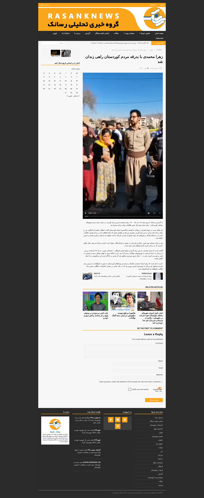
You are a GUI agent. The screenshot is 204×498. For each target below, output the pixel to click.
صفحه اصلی (159, 33)
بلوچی (161, 5)
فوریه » (69, 96)
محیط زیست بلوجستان (155, 478)
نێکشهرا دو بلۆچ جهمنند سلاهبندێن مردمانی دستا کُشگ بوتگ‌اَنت (123, 315)
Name (160, 361)
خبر (145, 68)
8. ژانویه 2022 (154, 68)
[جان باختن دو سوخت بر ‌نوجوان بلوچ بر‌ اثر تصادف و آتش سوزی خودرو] (95, 301)
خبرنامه (160, 455)
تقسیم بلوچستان (157, 436)
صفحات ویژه (129, 33)
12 (54, 81)
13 (49, 81)
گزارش (87, 33)
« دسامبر (76, 96)
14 (44, 81)
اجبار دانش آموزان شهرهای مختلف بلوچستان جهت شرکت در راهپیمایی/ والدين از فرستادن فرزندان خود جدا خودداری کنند (151, 318)
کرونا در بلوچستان (157, 470)
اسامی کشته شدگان (102, 33)
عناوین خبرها (145, 33)
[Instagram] (124, 419)
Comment (159, 343)
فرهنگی (160, 466)
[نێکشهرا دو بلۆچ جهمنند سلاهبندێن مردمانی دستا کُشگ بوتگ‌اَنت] (123, 301)
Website (159, 375)
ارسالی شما (159, 418)
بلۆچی (161, 433)
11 (60, 81)
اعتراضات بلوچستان (156, 425)
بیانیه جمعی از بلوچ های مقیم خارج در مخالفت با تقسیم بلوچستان (87, 452)
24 (66, 88)
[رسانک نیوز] (102, 29)
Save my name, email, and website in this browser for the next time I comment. (129, 382)
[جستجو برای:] (53, 43)
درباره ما (77, 33)
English (152, 5)
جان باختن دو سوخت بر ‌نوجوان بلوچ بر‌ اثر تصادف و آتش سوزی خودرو (96, 315)
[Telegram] (117, 419)
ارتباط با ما (65, 33)
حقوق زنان (159, 444)
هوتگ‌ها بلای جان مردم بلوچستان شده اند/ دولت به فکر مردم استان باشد (87, 420)
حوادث (160, 448)
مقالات (116, 33)
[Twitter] (117, 426)
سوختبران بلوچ (158, 463)
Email (160, 368)
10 (66, 81)
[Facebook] (110, 419)
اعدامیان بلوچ (158, 429)
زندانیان (160, 459)
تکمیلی (160, 440)
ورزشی (160, 485)
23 (71, 88)
